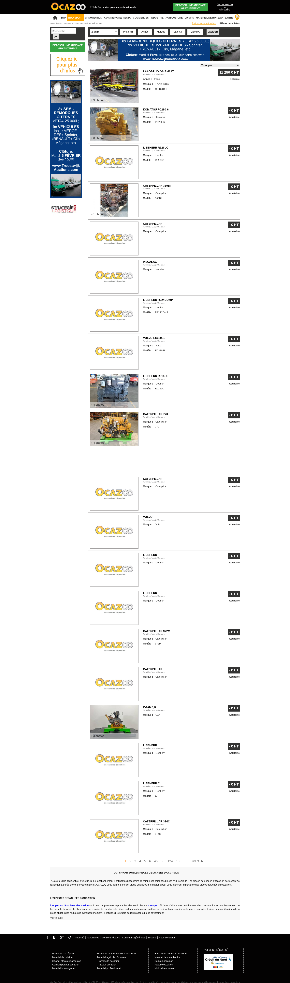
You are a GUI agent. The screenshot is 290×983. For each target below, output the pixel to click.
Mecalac (150, 261)
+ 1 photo (97, 214)
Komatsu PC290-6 (156, 109)
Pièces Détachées (94, 23)
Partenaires (93, 937)
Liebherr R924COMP (158, 299)
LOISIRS (189, 17)
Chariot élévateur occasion (66, 961)
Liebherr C (151, 783)
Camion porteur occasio (65, 964)
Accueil (67, 23)
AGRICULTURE (174, 17)
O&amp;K (149, 707)
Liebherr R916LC (155, 376)
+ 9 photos (97, 100)
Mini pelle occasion (164, 968)
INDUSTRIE (157, 17)
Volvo (147, 516)
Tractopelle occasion (108, 961)
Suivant (193, 861)
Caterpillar (152, 223)
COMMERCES (141, 17)
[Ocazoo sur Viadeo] (69, 938)
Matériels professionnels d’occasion (116, 953)
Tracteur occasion (106, 964)
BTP (63, 17)
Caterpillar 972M (156, 631)
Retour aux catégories (204, 23)
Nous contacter (167, 937)
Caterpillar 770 (155, 414)
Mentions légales (110, 937)
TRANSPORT (75, 17)
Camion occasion (163, 961)
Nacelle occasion (163, 964)
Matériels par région (63, 953)
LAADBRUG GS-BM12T (158, 71)
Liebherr (150, 555)
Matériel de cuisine (62, 957)
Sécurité (152, 937)
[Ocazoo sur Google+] (62, 938)
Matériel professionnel (109, 968)
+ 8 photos (97, 138)
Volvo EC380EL (154, 338)
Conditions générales (133, 937)
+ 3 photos (97, 735)
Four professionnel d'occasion (170, 953)
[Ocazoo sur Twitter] (54, 938)
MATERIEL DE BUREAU (209, 17)
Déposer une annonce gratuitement (190, 7)
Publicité (79, 937)
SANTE (229, 17)
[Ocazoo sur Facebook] (47, 938)
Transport (78, 23)
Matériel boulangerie (63, 968)
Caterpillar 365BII (157, 185)
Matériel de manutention (167, 957)
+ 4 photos (97, 404)
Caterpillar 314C (156, 821)
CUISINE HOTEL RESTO (117, 17)
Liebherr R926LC (155, 147)
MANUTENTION (93, 17)
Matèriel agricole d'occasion (112, 957)
